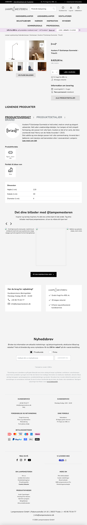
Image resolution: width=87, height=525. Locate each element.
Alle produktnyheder (24, 503)
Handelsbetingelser (24, 480)
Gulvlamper (33, 35)
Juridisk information (24, 478)
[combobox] (43, 8)
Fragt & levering (24, 417)
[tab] (19, 117)
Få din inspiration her (42, 274)
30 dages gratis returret (63, 419)
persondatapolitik (52, 381)
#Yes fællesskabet (63, 475)
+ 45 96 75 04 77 (24, 403)
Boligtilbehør (24, 501)
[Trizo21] (62, 44)
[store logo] (16, 8)
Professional (53, 25)
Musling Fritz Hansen (23, 496)
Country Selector (24, 484)
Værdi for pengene (23, 498)
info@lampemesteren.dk (21, 304)
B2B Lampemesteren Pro (63, 482)
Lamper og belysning (11, 35)
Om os (24, 475)
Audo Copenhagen (23, 494)
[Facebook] (17, 460)
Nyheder (66, 21)
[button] (9, 66)
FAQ (23, 407)
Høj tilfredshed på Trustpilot (23, 2)
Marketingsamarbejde (63, 484)
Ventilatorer (64, 16)
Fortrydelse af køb (23, 424)
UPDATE (67, 30)
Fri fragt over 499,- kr (63, 421)
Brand (10, 120)
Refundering (23, 421)
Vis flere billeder (25, 75)
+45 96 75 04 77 (17, 300)
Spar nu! (52, 30)
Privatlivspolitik (23, 482)
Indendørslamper (24, 35)
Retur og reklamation (23, 419)
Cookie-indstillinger (63, 478)
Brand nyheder (63, 480)
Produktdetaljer (49, 117)
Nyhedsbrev (63, 417)
